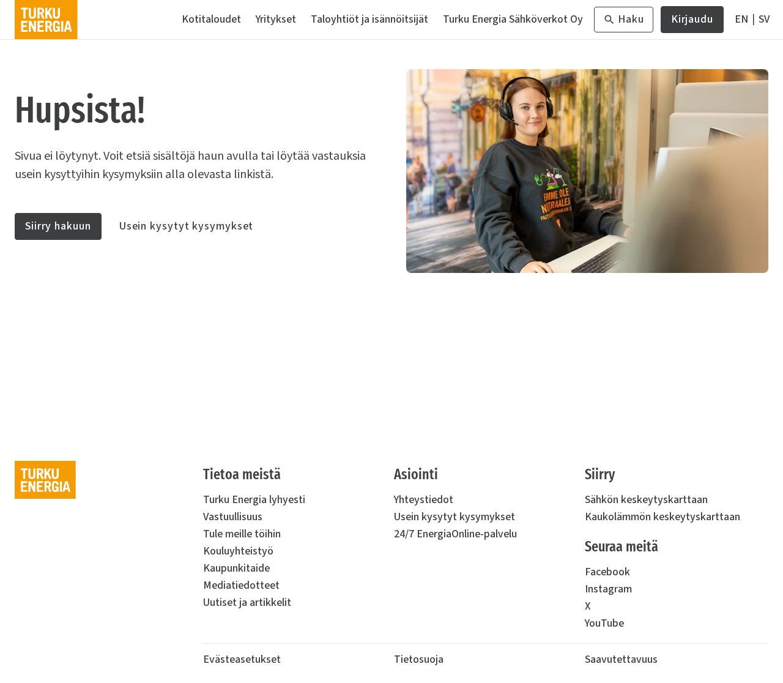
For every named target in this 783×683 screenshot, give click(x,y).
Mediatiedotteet (241, 585)
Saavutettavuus (621, 659)
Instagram (608, 589)
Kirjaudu (692, 22)
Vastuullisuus (232, 516)
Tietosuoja (418, 659)
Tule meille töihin (242, 534)
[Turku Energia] (46, 19)
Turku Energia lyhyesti (254, 499)
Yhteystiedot (423, 499)
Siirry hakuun (58, 226)
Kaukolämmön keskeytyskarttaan (662, 516)
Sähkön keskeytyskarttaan (646, 499)
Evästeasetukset (242, 659)
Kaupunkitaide (236, 568)
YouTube (604, 623)
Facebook (607, 572)
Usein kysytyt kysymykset (186, 226)
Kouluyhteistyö (238, 551)
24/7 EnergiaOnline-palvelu (455, 534)
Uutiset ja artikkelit (247, 602)
